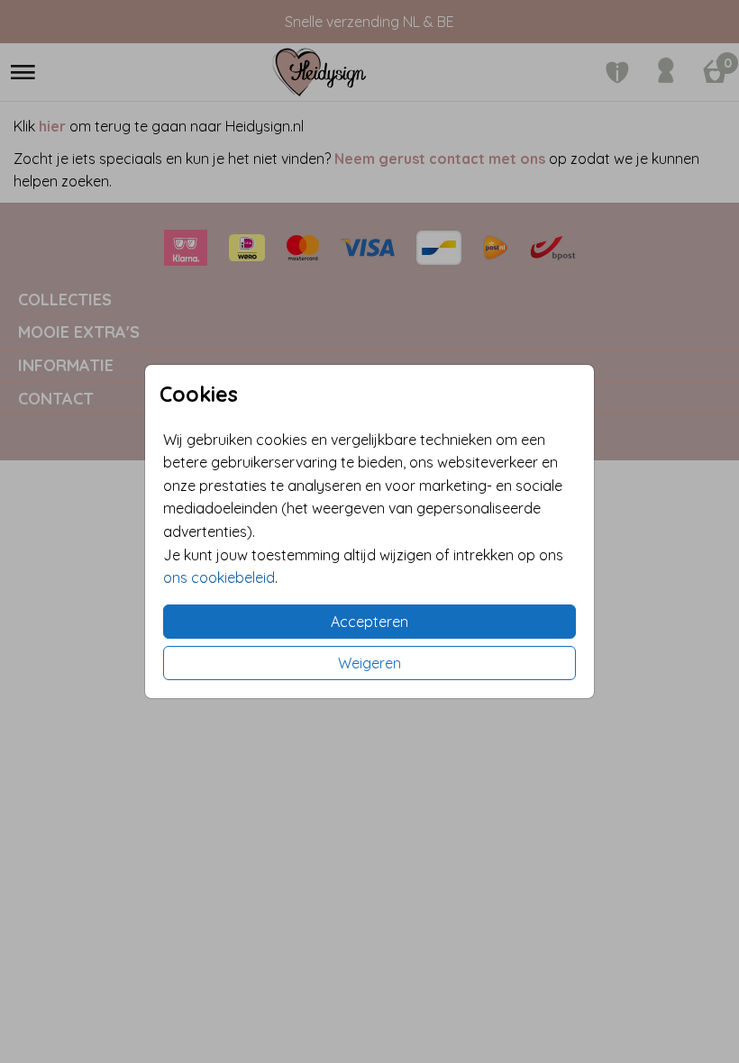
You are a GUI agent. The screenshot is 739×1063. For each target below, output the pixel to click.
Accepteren (369, 622)
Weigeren (369, 663)
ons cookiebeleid (219, 577)
